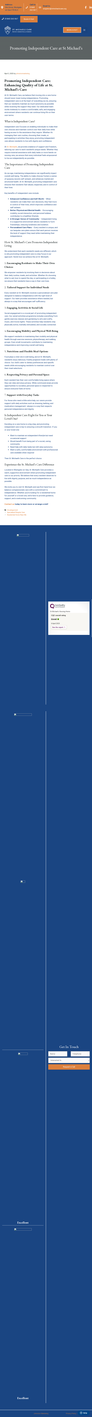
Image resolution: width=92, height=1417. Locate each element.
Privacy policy (71, 1413)
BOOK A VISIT (72, 30)
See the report (57, 627)
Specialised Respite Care (16, 512)
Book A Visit (29, 19)
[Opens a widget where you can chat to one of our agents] (83, 1413)
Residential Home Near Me (16, 515)
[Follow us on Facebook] (85, 7)
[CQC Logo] (57, 608)
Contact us (9, 504)
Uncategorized (12, 510)
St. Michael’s (12, 146)
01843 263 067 (33, 8)
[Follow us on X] (90, 7)
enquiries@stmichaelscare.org (54, 8)
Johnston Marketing (41, 1413)
